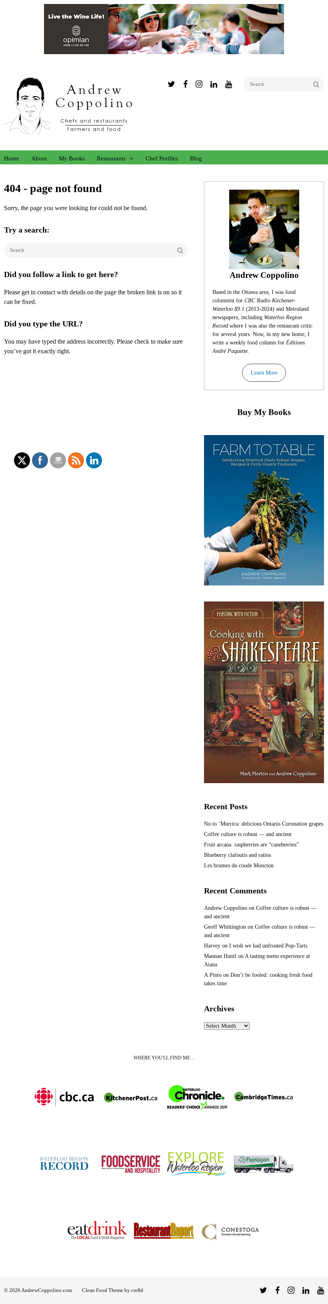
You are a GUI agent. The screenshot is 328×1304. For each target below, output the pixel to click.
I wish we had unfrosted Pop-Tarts (268, 946)
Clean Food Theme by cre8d (112, 1290)
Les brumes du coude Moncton (239, 866)
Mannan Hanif (220, 956)
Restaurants (111, 158)
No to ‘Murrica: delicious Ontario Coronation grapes (263, 824)
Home (11, 158)
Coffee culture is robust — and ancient (248, 834)
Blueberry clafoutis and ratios (237, 855)
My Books (72, 158)
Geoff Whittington (225, 927)
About (39, 158)
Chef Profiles (162, 158)
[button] (264, 373)
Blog (196, 158)
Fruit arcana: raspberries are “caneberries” (251, 845)
